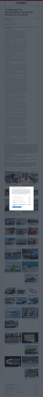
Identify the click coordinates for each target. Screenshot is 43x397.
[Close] (32, 187)
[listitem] (21, 196)
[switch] (29, 197)
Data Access (21, 209)
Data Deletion (18, 209)
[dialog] (21, 198)
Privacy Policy (25, 209)
